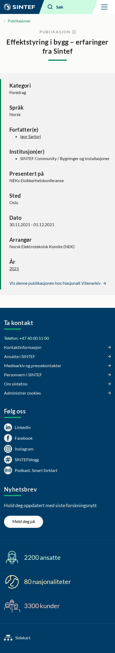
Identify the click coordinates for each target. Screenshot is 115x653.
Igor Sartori (30, 136)
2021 (14, 268)
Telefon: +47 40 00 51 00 (26, 338)
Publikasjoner (19, 21)
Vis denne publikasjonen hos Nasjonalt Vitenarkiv (55, 283)
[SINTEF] (19, 7)
